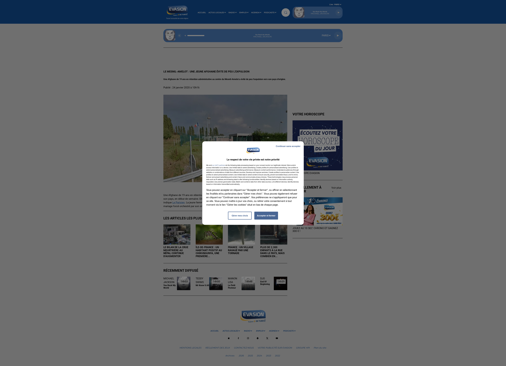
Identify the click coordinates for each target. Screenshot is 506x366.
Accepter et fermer (266, 215)
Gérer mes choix (240, 215)
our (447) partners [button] (218, 165)
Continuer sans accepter (288, 146)
